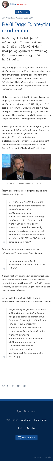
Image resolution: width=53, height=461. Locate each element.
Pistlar (21, 428)
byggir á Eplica (42, 457)
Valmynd (49, 4)
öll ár (19, 12)
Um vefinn (30, 428)
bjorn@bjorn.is (40, 420)
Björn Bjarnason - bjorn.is (17, 4)
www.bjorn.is (26, 420)
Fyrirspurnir (28, 438)
